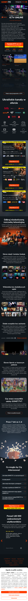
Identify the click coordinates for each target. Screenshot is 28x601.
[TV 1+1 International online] (6, 108)
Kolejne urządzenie (22, 338)
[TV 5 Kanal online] (19, 117)
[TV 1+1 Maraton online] (14, 117)
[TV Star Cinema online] (9, 117)
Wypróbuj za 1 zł (14, 436)
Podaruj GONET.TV (14, 565)
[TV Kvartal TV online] (12, 113)
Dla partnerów (9, 563)
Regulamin (7, 561)
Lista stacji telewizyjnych (15, 20)
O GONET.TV (7, 559)
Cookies (15, 563)
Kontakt (20, 563)
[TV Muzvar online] (18, 113)
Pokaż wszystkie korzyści (14, 413)
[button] (1, 541)
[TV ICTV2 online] (5, 113)
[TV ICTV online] (20, 108)
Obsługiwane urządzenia (17, 561)
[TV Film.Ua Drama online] (13, 108)
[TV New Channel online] (24, 113)
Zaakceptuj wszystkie (14, 592)
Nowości (14, 559)
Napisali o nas (20, 559)
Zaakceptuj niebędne (14, 595)
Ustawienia (14, 598)
